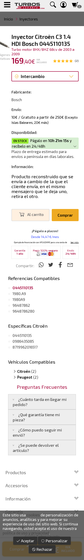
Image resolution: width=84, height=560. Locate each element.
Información (17, 498)
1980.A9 (19, 293)
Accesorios (16, 485)
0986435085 (23, 341)
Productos (15, 472)
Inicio (8, 19)
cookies (33, 515)
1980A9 (19, 299)
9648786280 (23, 311)
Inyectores (28, 19)
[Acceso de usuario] (63, 5)
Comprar (65, 215)
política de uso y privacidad (26, 533)
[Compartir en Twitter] (51, 265)
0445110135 (22, 335)
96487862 (21, 305)
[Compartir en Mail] (70, 265)
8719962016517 (25, 347)
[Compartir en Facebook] (61, 265)
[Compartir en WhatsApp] (42, 265)
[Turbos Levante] (29, 5)
